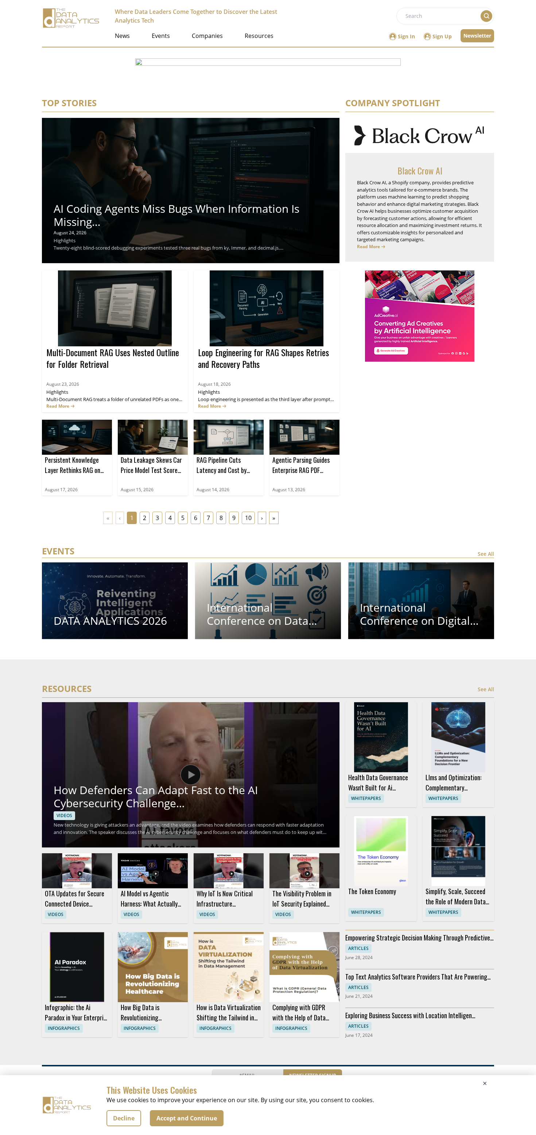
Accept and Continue (186, 1118)
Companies (207, 36)
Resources (259, 36)
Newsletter (477, 35)
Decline (124, 1118)
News (122, 36)
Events (161, 36)
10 (248, 518)
